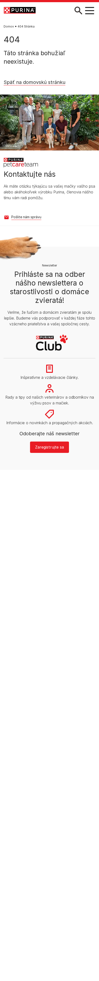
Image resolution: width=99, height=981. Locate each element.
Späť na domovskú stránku (34, 82)
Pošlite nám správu (26, 217)
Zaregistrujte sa (49, 447)
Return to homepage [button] (26, 90)
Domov (9, 26)
